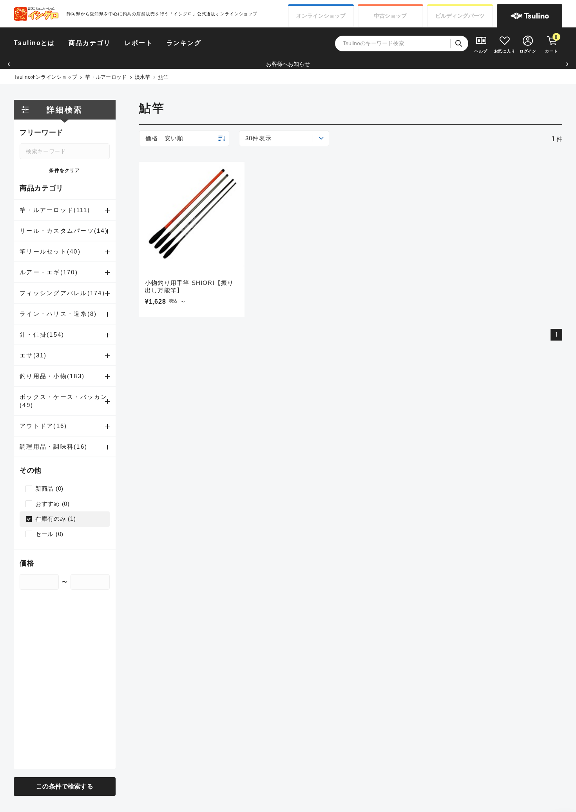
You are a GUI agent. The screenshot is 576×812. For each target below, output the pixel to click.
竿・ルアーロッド (106, 77)
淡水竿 (142, 77)
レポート (139, 43)
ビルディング (460, 16)
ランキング (184, 43)
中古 (390, 16)
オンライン (321, 16)
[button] (9, 64)
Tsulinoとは (34, 43)
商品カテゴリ (90, 43)
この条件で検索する (64, 786)
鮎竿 (163, 77)
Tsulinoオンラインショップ (45, 77)
